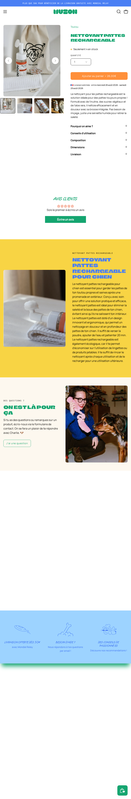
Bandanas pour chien (82, 690)
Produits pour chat (80, 718)
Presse (7, 793)
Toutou (74, 26)
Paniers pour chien (80, 712)
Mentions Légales (80, 747)
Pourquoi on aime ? (82, 126)
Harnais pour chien (81, 673)
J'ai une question (17, 443)
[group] (65, 3)
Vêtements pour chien (83, 701)
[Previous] (8, 60)
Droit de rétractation (81, 759)
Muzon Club (10, 753)
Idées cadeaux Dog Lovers (85, 729)
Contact (8, 781)
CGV (71, 764)
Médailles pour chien (82, 695)
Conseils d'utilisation (83, 133)
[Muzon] (65, 11)
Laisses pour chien (80, 678)
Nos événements (13, 770)
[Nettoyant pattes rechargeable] (7, 105)
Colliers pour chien (80, 667)
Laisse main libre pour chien (86, 684)
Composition (78, 140)
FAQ (6, 776)
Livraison (76, 154)
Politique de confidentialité (86, 753)
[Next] (55, 60)
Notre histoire (11, 759)
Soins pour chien (79, 707)
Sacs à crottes (78, 724)
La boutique (10, 747)
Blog (6, 787)
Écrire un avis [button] (65, 219)
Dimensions (78, 147)
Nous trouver (11, 764)
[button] (118, 11)
